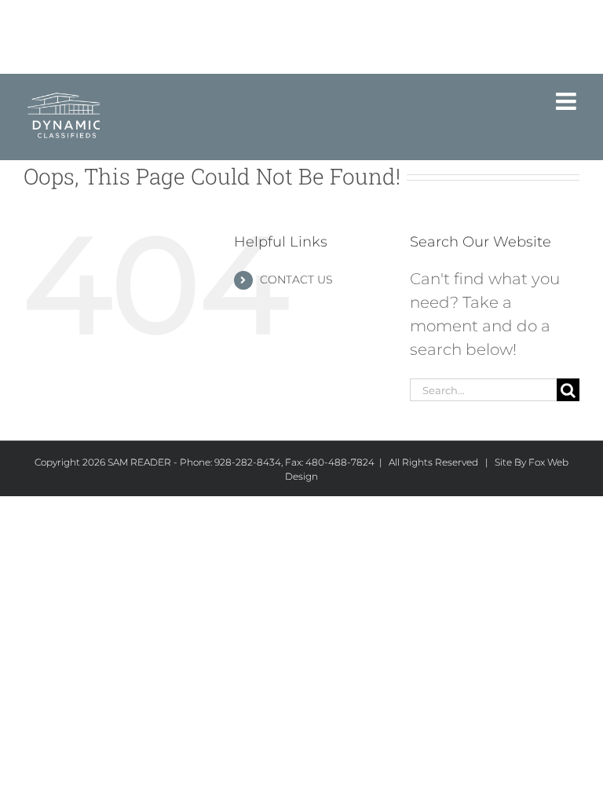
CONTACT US (296, 279)
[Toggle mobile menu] (567, 101)
